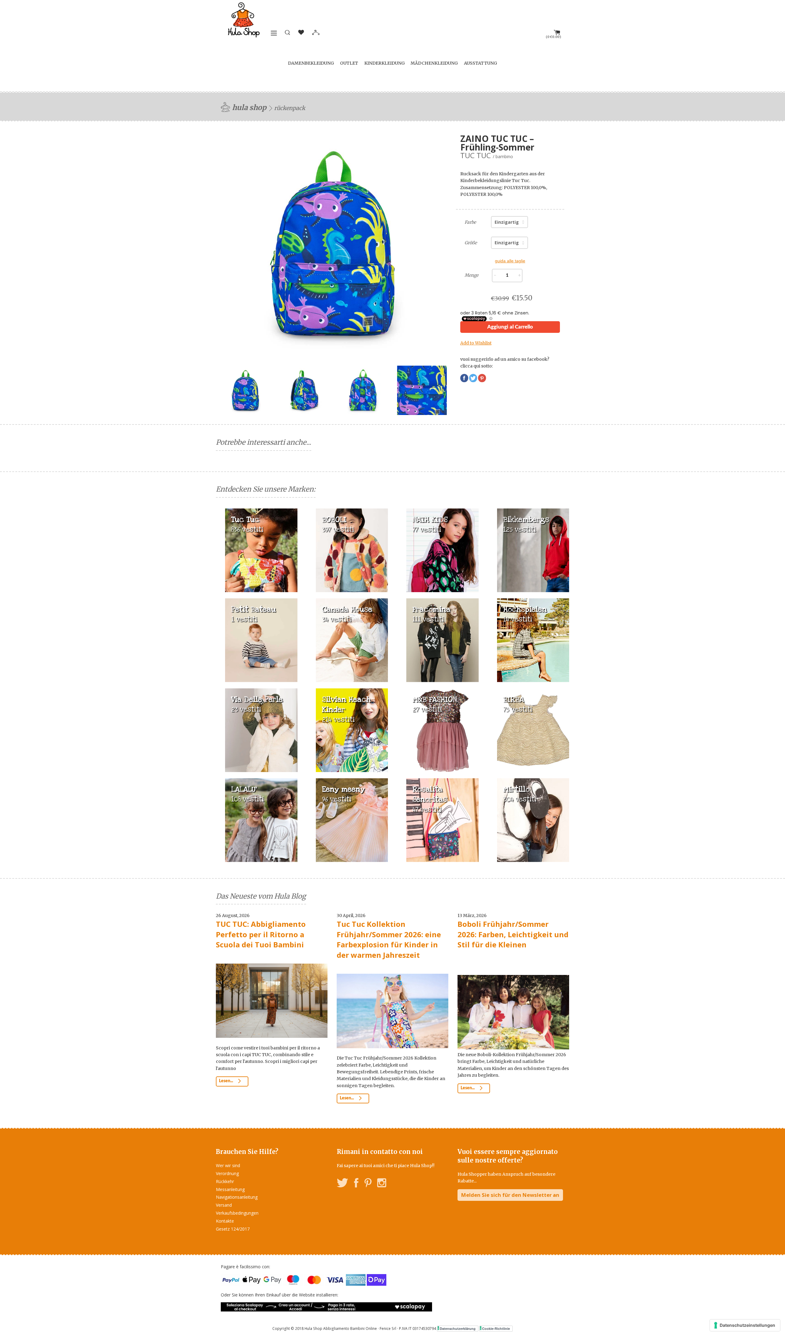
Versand (224, 1205)
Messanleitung (230, 1189)
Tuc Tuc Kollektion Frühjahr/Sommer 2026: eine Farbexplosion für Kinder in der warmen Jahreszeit (389, 939)
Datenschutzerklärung (458, 1328)
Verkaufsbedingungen (237, 1213)
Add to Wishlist (476, 343)
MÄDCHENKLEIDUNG (434, 63)
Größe (471, 243)
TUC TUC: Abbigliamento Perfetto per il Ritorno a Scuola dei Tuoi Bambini (261, 934)
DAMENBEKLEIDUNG (311, 63)
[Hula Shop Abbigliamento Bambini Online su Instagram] (381, 1184)
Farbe (470, 222)
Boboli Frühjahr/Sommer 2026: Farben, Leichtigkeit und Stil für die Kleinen (513, 934)
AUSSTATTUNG (480, 63)
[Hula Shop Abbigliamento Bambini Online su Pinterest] (368, 1184)
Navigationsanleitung (237, 1197)
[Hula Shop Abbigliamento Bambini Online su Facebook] (356, 1184)
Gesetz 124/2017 (233, 1229)
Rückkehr (225, 1181)
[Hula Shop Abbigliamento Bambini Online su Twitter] (342, 1184)
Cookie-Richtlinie (496, 1328)
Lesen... (226, 1081)
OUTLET (349, 63)
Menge (471, 275)
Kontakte (225, 1221)
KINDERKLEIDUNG (384, 63)
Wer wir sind (228, 1165)
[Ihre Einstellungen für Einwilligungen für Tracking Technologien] (745, 1325)
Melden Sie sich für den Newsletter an (510, 1194)
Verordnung (227, 1173)
